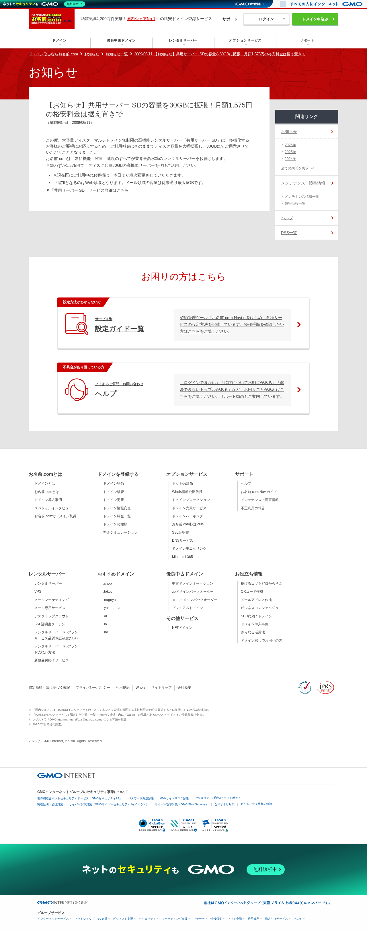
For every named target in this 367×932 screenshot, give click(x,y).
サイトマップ (161, 688)
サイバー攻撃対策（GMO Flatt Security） (181, 804)
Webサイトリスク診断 (174, 798)
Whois (140, 688)
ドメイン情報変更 (117, 508)
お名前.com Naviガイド (259, 492)
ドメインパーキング (187, 516)
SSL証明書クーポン (49, 624)
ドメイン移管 (113, 492)
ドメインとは (44, 483)
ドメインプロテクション (191, 500)
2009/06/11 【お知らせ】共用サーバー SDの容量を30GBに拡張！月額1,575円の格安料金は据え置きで (219, 54)
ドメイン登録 (113, 483)
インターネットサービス (53, 918)
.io (105, 624)
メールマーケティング (51, 600)
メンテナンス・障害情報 (303, 183)
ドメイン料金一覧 (117, 516)
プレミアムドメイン (187, 608)
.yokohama (111, 608)
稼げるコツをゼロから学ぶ (261, 583)
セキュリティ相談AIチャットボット (218, 797)
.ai (105, 616)
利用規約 (123, 688)
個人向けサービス (276, 918)
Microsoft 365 (182, 557)
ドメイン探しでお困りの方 (261, 641)
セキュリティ (147, 918)
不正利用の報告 (253, 508)
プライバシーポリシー (93, 688)
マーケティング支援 (175, 918)
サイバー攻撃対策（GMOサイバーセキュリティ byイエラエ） (109, 804)
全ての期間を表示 (295, 168)
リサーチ (199, 918)
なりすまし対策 (224, 804)
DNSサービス (182, 541)
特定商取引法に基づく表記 (49, 688)
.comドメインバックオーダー (194, 600)
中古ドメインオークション (192, 583)
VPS (37, 592)
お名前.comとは (46, 492)
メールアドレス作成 (256, 600)
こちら (123, 190)
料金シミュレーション (120, 532)
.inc (106, 632)
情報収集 (216, 918)
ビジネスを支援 (123, 918)
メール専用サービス (49, 608)
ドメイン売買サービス (189, 508)
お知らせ (91, 54)
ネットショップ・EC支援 (91, 918)
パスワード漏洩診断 (141, 798)
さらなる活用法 (253, 632)
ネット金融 (235, 918)
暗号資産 (253, 918)
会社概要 (184, 688)
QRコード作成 (252, 592)
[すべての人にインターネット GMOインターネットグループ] (327, 4)
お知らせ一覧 (117, 54)
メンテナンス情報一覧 (302, 197)
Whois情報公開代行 (187, 492)
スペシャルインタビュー (53, 508)
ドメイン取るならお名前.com (53, 54)
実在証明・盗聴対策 (50, 804)
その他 (298, 918)
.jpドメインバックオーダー (193, 592)
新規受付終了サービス (51, 660)
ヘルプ (287, 218)
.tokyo (107, 592)
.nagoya (109, 600)
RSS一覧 (289, 232)
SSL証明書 (180, 532)
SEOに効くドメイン (256, 616)
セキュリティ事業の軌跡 (256, 803)
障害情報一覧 (295, 203)
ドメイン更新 (113, 500)
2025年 (290, 152)
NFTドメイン (182, 628)
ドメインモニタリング (189, 549)
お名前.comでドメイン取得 (55, 516)
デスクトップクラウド (51, 616)
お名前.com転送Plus (188, 524)
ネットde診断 (182, 483)
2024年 (290, 159)
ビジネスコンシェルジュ (260, 608)
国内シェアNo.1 (141, 18)
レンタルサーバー (48, 583)
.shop (107, 583)
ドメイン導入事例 (48, 500)
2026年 (290, 145)
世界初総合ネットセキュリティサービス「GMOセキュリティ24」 (79, 798)
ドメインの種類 (115, 524)
